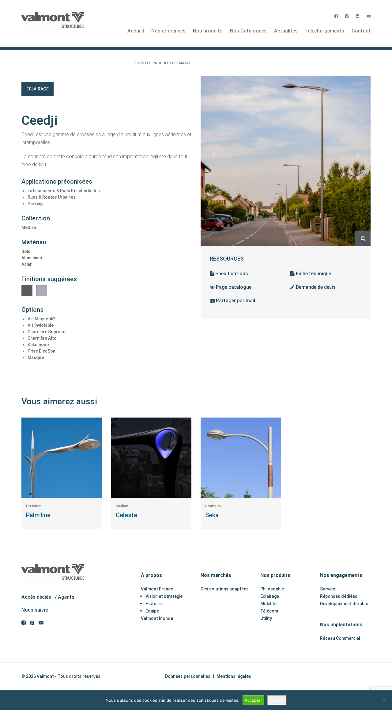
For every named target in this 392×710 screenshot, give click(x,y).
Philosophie (272, 588)
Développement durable (344, 603)
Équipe (152, 611)
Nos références (168, 31)
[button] (213, 154)
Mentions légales (234, 676)
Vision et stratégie (164, 596)
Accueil (135, 31)
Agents (66, 597)
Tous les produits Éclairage (162, 63)
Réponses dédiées (338, 596)
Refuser (277, 700)
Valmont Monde (157, 618)
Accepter (253, 700)
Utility (266, 618)
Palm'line (38, 515)
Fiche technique (313, 274)
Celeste (126, 515)
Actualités (286, 31)
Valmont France (157, 588)
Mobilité (268, 603)
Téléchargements (324, 31)
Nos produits (208, 31)
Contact (361, 31)
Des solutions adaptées (225, 588)
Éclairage (37, 88)
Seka (212, 515)
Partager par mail (235, 300)
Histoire (153, 603)
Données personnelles (187, 676)
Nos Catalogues (248, 31)
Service (327, 588)
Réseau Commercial (340, 638)
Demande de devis (315, 287)
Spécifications (231, 274)
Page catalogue (233, 287)
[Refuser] (384, 700)
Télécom (269, 611)
